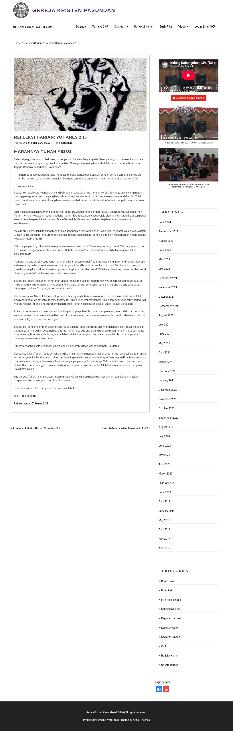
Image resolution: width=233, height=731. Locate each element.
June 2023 (165, 250)
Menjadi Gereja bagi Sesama (33, 27)
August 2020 (166, 427)
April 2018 (164, 529)
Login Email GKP (205, 26)
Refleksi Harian (143, 26)
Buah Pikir (165, 26)
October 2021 (166, 296)
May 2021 (164, 343)
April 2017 (164, 548)
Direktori (119, 26)
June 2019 (165, 492)
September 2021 (168, 306)
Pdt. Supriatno (28, 395)
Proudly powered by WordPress (101, 719)
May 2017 (164, 538)
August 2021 (166, 315)
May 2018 (164, 520)
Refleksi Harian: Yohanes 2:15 (31, 403)
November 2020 (168, 399)
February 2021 (167, 371)
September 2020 (168, 417)
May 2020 (164, 454)
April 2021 (164, 352)
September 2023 (168, 231)
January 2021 (167, 380)
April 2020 (164, 464)
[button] (188, 127)
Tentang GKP (100, 26)
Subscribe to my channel (190, 97)
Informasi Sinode (171, 599)
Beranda (81, 26)
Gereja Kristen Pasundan (73, 10)
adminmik (31, 142)
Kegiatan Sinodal (171, 637)
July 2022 (164, 268)
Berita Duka (168, 581)
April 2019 (164, 501)
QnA (163, 646)
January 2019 (167, 510)
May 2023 (164, 259)
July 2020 (164, 436)
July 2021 (164, 324)
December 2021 (168, 278)
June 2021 (165, 333)
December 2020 (168, 389)
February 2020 (167, 482)
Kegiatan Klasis (170, 627)
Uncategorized (169, 664)
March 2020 (165, 473)
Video (182, 26)
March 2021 (165, 361)
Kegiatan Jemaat (171, 618)
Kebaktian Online (171, 609)
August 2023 (166, 240)
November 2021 (168, 287)
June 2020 (165, 445)
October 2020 (166, 408)
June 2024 (165, 222)
